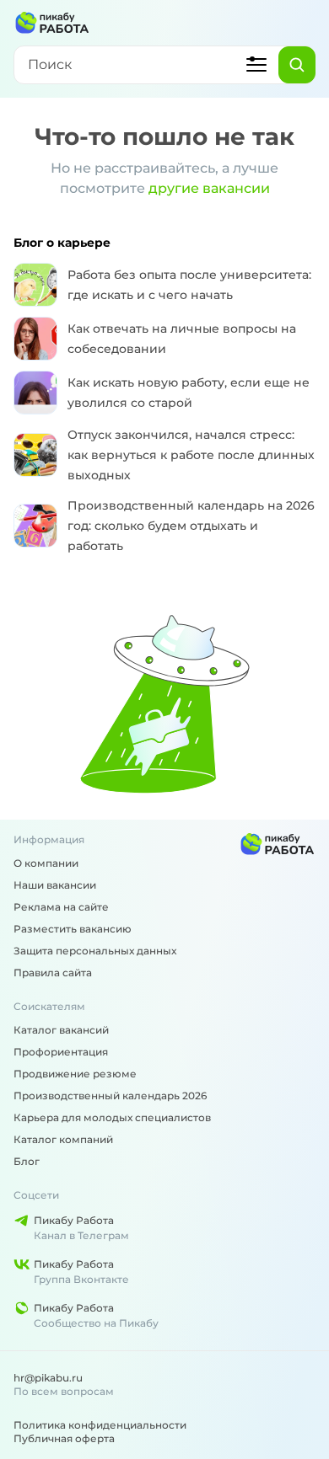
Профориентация (60, 1051)
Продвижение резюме (75, 1073)
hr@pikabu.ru (48, 1377)
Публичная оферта (64, 1438)
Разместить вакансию (72, 928)
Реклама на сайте (61, 907)
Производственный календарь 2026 (110, 1095)
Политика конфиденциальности (99, 1425)
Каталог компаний (63, 1139)
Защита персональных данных (94, 950)
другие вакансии (209, 188)
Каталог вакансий (61, 1029)
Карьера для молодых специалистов (112, 1117)
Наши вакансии (54, 885)
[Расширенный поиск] (256, 65)
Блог (26, 1161)
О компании (45, 863)
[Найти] (297, 64)
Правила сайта (52, 972)
